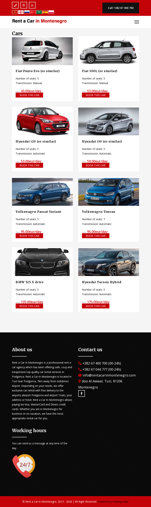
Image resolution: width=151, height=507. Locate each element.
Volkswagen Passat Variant (38, 211)
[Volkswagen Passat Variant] (42, 191)
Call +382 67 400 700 (121, 8)
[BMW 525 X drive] (42, 262)
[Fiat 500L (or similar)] (108, 51)
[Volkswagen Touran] (108, 191)
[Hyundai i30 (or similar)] (108, 121)
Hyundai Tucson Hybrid (101, 282)
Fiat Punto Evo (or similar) (37, 71)
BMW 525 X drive (30, 282)
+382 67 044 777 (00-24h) (101, 369)
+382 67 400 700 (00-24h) (101, 363)
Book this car (29, 95)
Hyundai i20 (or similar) (36, 141)
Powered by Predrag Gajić (113, 501)
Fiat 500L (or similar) (99, 71)
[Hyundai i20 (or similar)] (42, 121)
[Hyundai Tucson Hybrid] (108, 262)
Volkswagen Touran (98, 211)
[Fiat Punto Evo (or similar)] (42, 51)
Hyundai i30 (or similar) (102, 141)
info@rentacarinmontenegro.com (109, 375)
